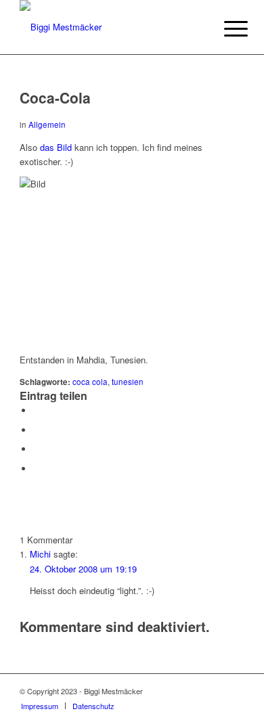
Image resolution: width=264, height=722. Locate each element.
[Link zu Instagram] (214, 691)
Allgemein (47, 124)
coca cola (90, 381)
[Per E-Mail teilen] (36, 468)
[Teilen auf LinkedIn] (36, 449)
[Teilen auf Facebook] (36, 410)
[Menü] (225, 28)
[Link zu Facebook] (193, 691)
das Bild (56, 147)
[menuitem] (225, 28)
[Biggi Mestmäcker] (109, 27)
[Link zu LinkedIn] (234, 691)
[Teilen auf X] (36, 430)
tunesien (128, 381)
